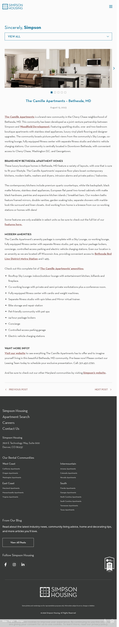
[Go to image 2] (55, 92)
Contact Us (10, 428)
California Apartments (11, 468)
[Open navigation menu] (110, 6)
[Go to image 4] (62, 92)
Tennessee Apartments (69, 505)
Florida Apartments (67, 488)
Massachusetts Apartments (13, 492)
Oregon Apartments (10, 473)
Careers (8, 422)
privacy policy (99, 624)
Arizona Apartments (68, 468)
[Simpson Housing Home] (12, 6)
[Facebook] (5, 564)
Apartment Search (16, 417)
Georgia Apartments (68, 492)
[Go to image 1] (52, 92)
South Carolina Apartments (70, 501)
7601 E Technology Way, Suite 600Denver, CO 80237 (21, 445)
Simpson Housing (15, 411)
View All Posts (18, 542)
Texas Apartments (67, 509)
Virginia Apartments (10, 497)
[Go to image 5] (65, 92)
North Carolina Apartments (70, 497)
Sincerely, (23, 27)
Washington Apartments (11, 477)
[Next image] (114, 68)
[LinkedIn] (23, 564)
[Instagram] (14, 564)
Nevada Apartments (68, 477)
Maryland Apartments (11, 488)
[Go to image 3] (58, 92)
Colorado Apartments (68, 473)
